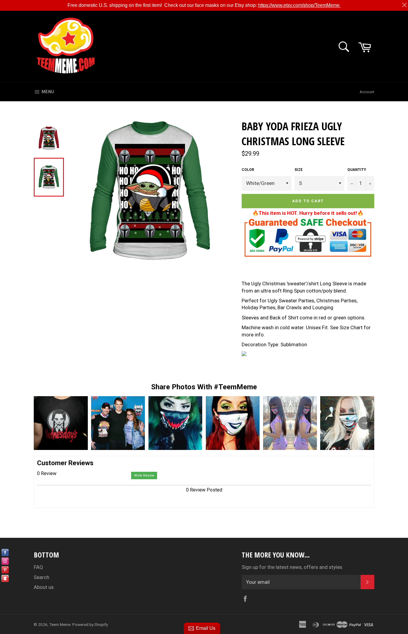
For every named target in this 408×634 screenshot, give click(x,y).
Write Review (144, 475)
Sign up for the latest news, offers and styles (292, 567)
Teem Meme (59, 624)
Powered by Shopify (90, 624)
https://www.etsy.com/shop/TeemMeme (299, 5)
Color (248, 170)
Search (41, 577)
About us (44, 587)
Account (367, 92)
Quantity (356, 170)
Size (299, 170)
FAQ (38, 567)
